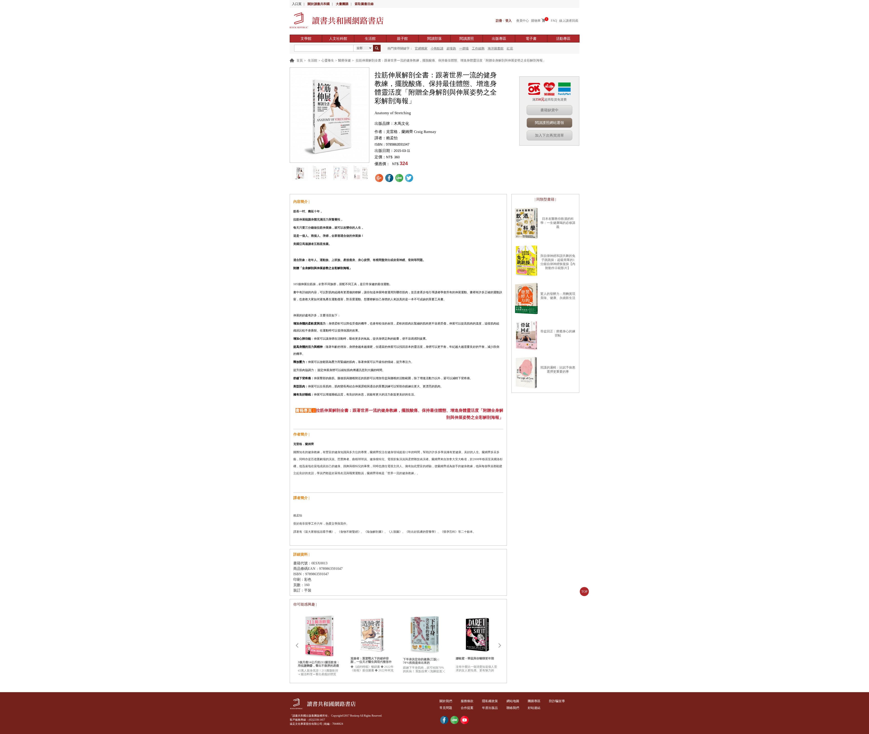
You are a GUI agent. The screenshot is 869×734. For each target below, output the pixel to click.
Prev (297, 645)
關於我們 (445, 701)
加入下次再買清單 (549, 135)
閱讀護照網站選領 (549, 123)
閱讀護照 (466, 38)
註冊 (499, 20)
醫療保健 (344, 60)
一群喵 (464, 48)
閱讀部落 (434, 38)
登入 (508, 20)
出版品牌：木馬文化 (392, 123)
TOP (584, 591)
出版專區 (499, 38)
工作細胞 (478, 48)
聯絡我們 (512, 708)
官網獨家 (421, 48)
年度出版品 (490, 708)
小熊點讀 (437, 48)
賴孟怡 (392, 138)
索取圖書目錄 (364, 4)
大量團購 (342, 4)
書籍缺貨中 (549, 110)
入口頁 (296, 4)
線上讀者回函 (568, 20)
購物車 (536, 20)
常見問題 (445, 708)
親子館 (402, 38)
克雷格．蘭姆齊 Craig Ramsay (411, 132)
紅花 (510, 48)
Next (499, 645)
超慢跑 (451, 48)
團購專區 (534, 701)
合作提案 (467, 708)
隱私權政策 (490, 701)
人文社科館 (338, 38)
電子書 (531, 38)
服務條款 (467, 701)
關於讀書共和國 (319, 4)
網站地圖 (512, 701)
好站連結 (534, 708)
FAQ (554, 20)
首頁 (299, 60)
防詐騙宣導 (557, 701)
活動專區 (563, 38)
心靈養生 (327, 60)
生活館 (370, 38)
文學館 (306, 38)
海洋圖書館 (496, 48)
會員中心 (522, 20)
